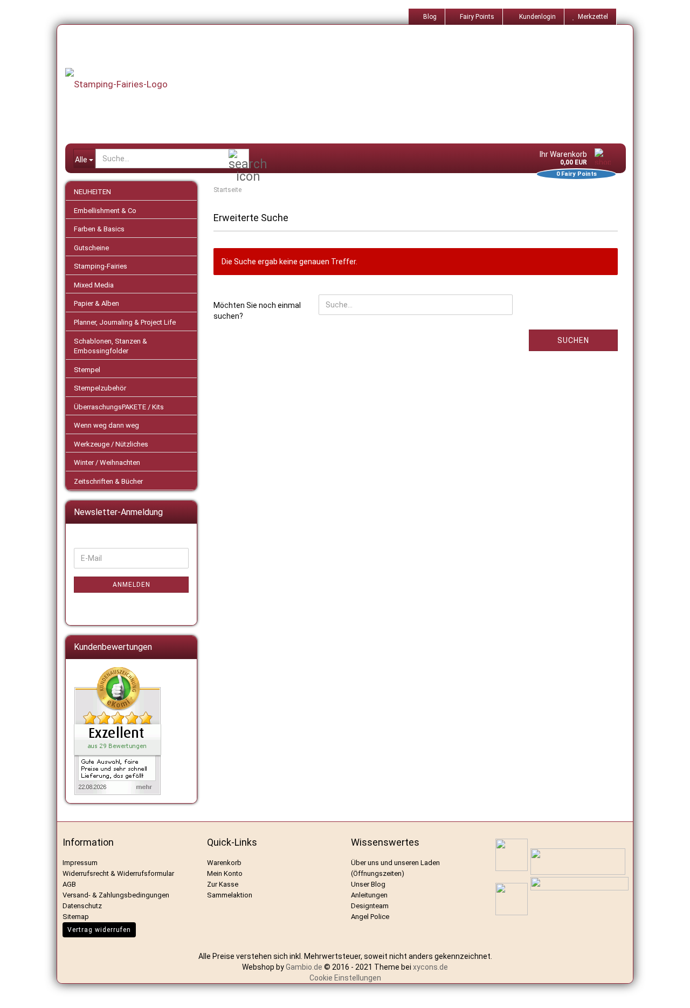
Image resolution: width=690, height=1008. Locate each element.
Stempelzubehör (100, 388)
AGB (69, 884)
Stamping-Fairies (100, 266)
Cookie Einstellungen (345, 977)
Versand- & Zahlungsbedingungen (116, 895)
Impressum (80, 863)
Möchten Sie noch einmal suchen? (257, 310)
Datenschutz (82, 906)
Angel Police (371, 917)
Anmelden (131, 584)
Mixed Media (94, 285)
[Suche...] (239, 159)
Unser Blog (368, 884)
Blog (429, 16)
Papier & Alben (96, 303)
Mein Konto (225, 873)
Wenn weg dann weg (106, 425)
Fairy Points (476, 16)
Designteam (370, 906)
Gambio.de (304, 967)
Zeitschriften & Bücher (108, 481)
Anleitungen (369, 895)
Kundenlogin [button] (536, 16)
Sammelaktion (229, 895)
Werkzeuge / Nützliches (111, 444)
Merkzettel (591, 16)
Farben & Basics (99, 229)
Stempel (87, 370)
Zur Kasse (222, 884)
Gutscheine (91, 248)
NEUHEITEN (92, 192)
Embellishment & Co (105, 211)
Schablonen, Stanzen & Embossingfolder (110, 346)
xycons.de (430, 967)
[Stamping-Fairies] (353, 84)
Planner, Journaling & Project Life (125, 322)
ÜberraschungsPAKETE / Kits (119, 407)
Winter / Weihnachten (107, 462)
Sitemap (76, 917)
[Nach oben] (668, 992)
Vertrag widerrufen (99, 930)
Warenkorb (224, 863)
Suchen (573, 340)
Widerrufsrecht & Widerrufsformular (118, 873)
